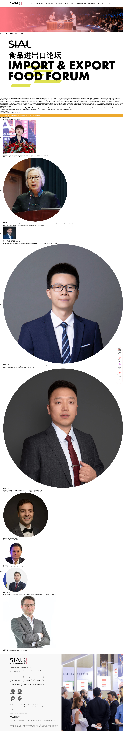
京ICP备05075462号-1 (49, 721)
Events (72, 3)
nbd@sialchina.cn (23, 713)
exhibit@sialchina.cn (28, 704)
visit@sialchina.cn (22, 709)
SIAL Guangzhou (49, 3)
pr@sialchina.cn (21, 711)
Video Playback (4, 111)
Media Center (91, 3)
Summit (66, 3)
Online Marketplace (81, 3)
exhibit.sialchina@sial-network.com (32, 707)
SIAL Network (59, 3)
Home (32, 3)
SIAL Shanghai (39, 3)
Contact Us (100, 3)
